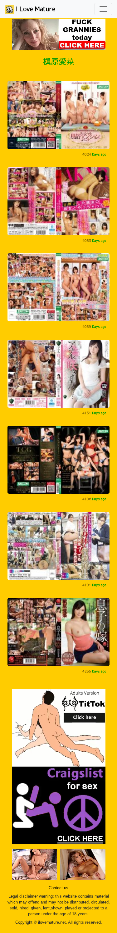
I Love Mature (35, 8)
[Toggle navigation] (103, 9)
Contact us (58, 888)
